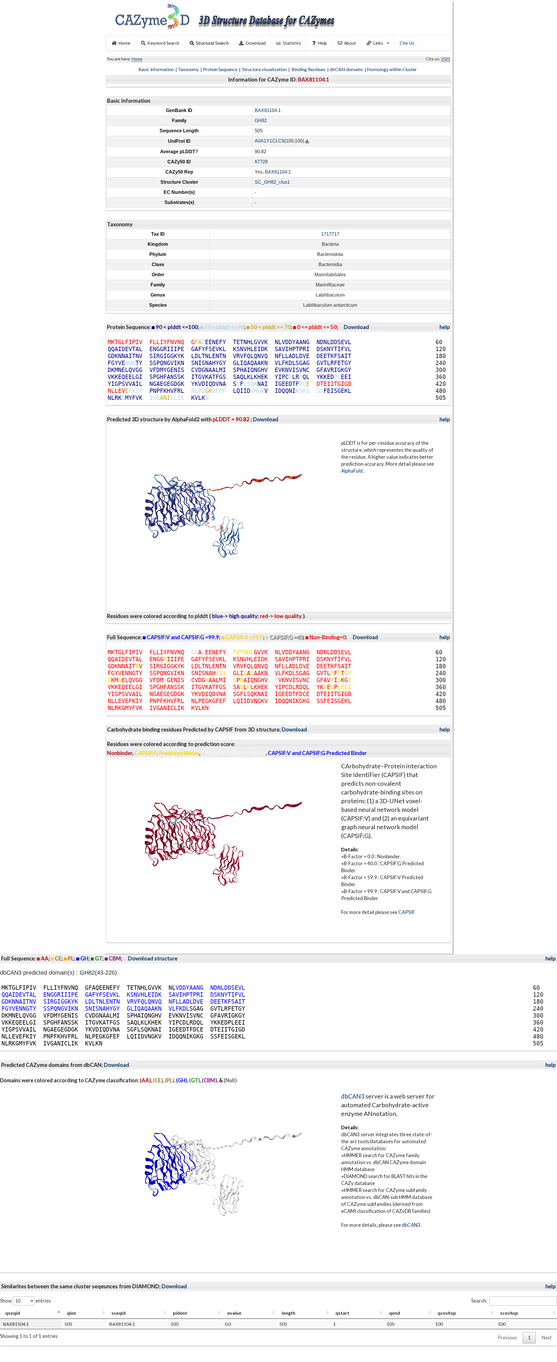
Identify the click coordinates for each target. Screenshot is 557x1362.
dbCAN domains (347, 69)
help (445, 327)
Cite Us (407, 43)
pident (180, 1313)
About (350, 43)
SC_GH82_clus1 (272, 182)
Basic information (156, 69)
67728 (261, 161)
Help (322, 43)
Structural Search (212, 43)
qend (394, 1313)
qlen (71, 1313)
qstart (342, 1313)
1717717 (330, 234)
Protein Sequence (220, 69)
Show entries (25, 1301)
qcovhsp (446, 1313)
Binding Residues (309, 69)
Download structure (153, 958)
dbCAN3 (352, 1096)
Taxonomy (189, 69)
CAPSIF (406, 912)
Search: (479, 1301)
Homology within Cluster (392, 69)
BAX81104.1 (268, 110)
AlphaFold (352, 471)
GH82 (261, 120)
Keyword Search (163, 43)
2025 (445, 58)
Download (255, 43)
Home (124, 43)
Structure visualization (264, 69)
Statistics (292, 43)
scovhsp (509, 1313)
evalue (234, 1313)
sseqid (118, 1313)
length (288, 1313)
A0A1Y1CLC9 (269, 141)
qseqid (12, 1313)
